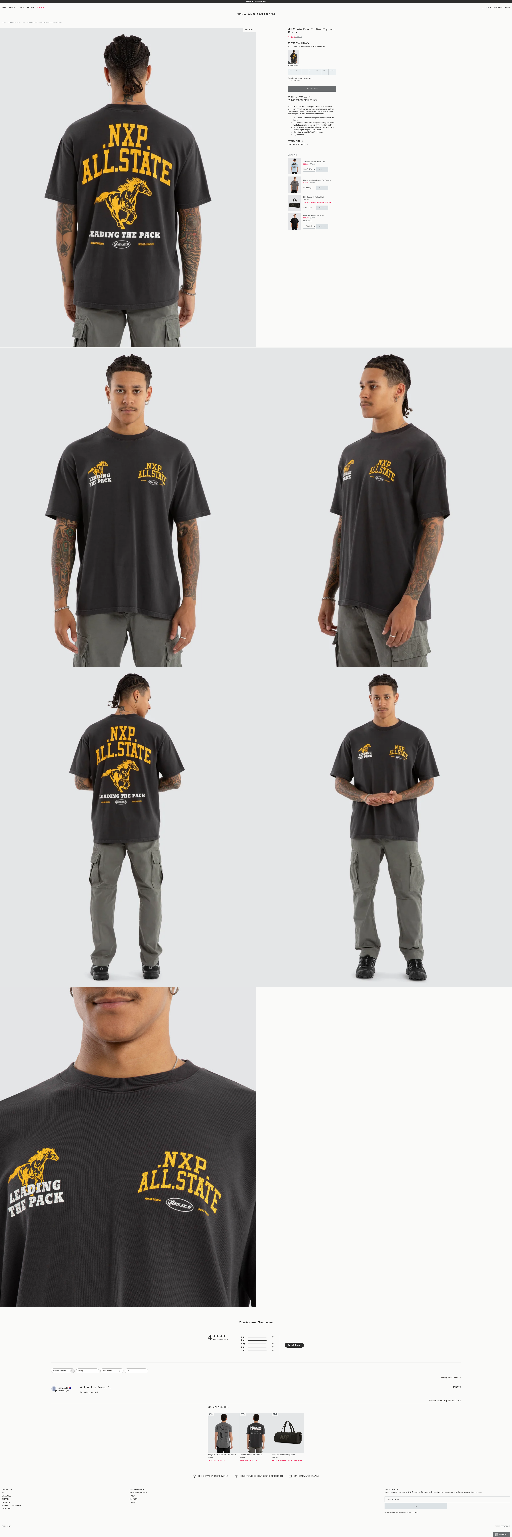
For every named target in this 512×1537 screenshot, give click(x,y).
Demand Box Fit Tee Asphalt (251, 1455)
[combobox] (87, 1371)
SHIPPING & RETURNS (296, 144)
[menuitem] (4, 7)
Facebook (134, 1499)
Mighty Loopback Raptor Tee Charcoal (317, 180)
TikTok (132, 1496)
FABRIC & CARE (294, 141)
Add (320, 169)
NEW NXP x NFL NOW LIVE (256, 1)
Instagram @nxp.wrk (139, 1493)
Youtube (133, 1502)
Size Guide (6, 1496)
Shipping (6, 1499)
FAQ (3, 1493)
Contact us (7, 1489)
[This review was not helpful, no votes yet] (458, 1400)
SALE (22, 8)
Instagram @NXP (137, 1489)
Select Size (312, 89)
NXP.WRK (40, 8)
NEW (4, 8)
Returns (6, 1502)
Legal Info (6, 1509)
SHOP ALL (13, 8)
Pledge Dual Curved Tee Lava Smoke (222, 1455)
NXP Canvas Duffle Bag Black (313, 197)
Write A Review (294, 1345)
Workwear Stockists (11, 1505)
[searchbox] (60, 1371)
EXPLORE (30, 8)
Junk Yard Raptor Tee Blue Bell (314, 162)
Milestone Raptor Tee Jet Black (314, 215)
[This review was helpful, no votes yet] (453, 1400)
